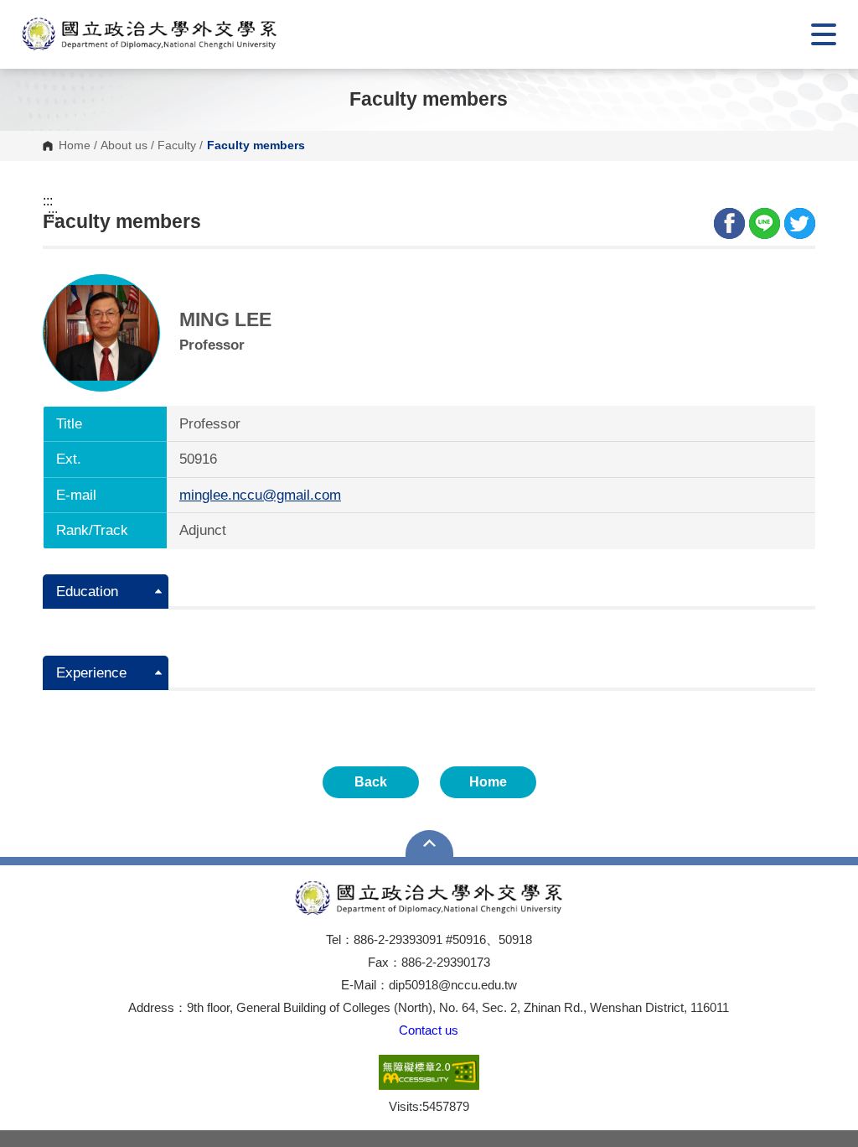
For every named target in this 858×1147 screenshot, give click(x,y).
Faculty (177, 146)
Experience (91, 673)
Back (370, 782)
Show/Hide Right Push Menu (823, 34)
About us (124, 146)
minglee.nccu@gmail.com (260, 495)
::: (48, 201)
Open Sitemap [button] (429, 843)
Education (87, 591)
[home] (149, 34)
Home (74, 146)
